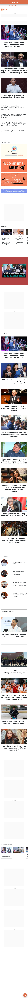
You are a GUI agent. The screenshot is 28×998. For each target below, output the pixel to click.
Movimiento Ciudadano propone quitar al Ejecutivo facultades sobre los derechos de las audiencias (14, 488)
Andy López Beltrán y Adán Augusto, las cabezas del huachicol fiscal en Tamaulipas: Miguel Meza (14, 71)
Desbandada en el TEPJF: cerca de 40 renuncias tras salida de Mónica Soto (20, 595)
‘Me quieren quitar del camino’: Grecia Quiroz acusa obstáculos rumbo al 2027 (14, 748)
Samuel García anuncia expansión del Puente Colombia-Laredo (14, 723)
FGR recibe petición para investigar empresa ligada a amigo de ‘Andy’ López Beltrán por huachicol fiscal (13, 123)
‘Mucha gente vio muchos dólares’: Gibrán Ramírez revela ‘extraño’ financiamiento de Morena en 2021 (14, 461)
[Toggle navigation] (1, 2)
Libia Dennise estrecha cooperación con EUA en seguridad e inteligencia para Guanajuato (14, 671)
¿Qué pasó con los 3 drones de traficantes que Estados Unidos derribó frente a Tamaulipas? (14, 115)
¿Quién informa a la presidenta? (6, 855)
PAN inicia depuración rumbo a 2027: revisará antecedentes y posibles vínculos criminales (20, 584)
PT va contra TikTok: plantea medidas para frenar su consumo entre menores (14, 540)
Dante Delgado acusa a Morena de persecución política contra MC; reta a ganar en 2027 (12, 107)
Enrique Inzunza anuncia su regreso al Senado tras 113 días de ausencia (14, 408)
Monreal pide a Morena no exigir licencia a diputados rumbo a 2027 (14, 515)
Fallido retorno (18, 855)
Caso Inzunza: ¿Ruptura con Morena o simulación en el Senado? (14, 96)
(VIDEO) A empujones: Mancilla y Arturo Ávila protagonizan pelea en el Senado (14, 434)
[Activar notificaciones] (25, 995)
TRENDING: (5, 9)
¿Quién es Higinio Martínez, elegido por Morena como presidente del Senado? (14, 44)
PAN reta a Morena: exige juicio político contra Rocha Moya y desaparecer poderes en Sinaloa (14, 382)
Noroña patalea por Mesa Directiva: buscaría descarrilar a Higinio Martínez (20, 573)
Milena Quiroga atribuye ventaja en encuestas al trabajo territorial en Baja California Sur (14, 697)
